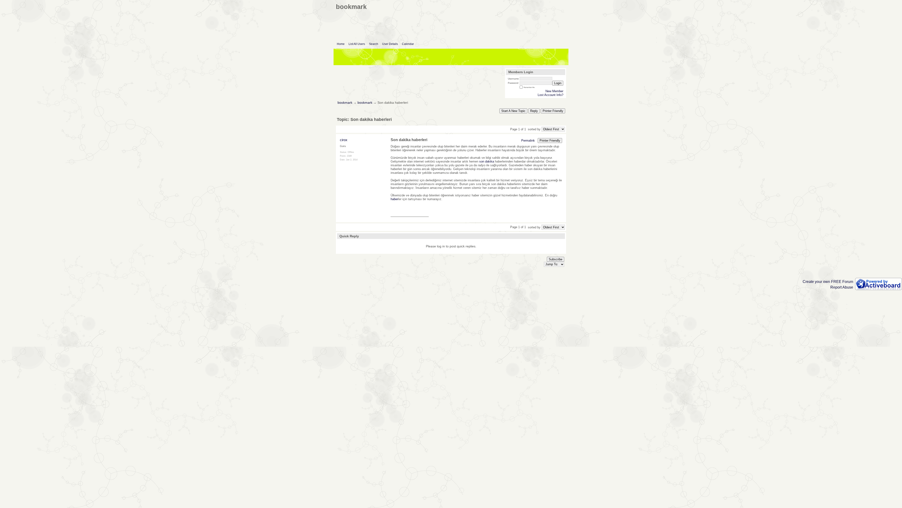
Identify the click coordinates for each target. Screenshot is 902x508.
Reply (534, 111)
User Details (390, 44)
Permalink (528, 140)
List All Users (357, 44)
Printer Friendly (553, 111)
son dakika (486, 161)
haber (394, 199)
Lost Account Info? (550, 95)
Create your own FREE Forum (828, 282)
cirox (343, 140)
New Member (554, 91)
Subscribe (555, 259)
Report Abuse (841, 287)
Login (557, 83)
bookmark (345, 102)
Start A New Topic (513, 111)
